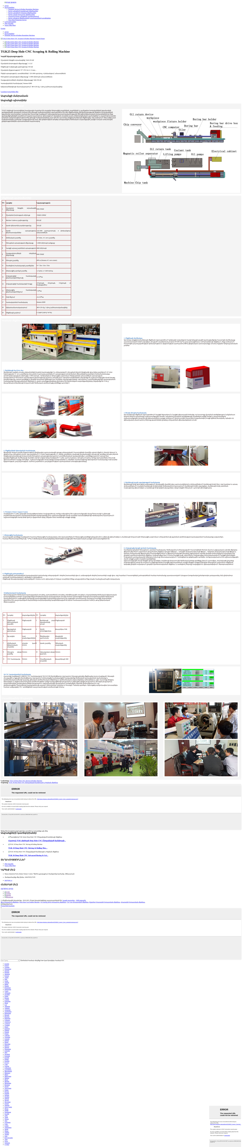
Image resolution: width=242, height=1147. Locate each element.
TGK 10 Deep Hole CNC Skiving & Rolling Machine (26, 781)
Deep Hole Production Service (17, 20)
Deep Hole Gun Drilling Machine (29, 902)
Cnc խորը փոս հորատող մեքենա (53, 902)
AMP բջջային (81, 900)
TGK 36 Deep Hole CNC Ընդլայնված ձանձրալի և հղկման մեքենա (33, 782)
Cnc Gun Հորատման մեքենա (78, 902)
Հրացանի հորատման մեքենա (133, 902)
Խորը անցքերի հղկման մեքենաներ (22, 13)
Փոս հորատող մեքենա (10, 902)
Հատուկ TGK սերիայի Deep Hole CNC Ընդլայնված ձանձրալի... (37, 841)
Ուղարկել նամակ (7, 906)
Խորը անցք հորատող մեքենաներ (21, 14)
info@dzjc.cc (8, 880)
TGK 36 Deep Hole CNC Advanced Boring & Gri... (28, 855)
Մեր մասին (9, 23)
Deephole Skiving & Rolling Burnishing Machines (23, 9)
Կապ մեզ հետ (10, 25)
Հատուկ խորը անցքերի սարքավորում (23, 16)
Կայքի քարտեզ (68, 900)
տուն (7, 6)
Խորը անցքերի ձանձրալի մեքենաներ (23, 11)
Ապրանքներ (9, 7)
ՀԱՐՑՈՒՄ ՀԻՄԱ (7, 888)
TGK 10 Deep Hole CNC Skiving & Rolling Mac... (27, 848)
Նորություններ (10, 22)
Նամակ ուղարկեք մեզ (9, 92)
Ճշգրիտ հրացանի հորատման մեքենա (104, 902)
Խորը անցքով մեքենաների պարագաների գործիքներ (29, 18)
